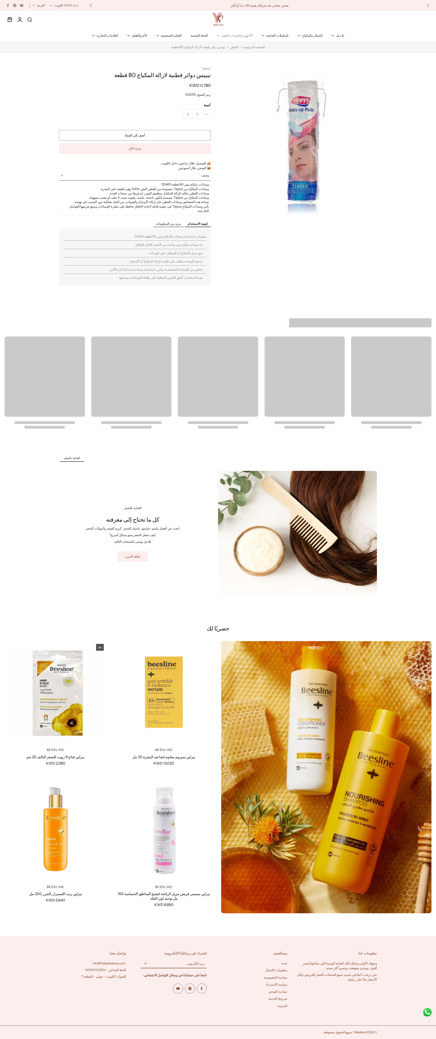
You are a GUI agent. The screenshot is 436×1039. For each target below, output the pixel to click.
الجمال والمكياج (312, 35)
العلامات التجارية (107, 35)
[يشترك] (146, 963)
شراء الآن (135, 148)
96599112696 (95, 970)
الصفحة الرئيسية (254, 47)
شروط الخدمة (277, 998)
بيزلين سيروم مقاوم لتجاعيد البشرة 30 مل (163, 757)
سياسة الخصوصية (275, 977)
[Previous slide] (428, 5)
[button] (135, 135)
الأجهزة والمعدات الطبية (237, 35)
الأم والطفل (139, 35)
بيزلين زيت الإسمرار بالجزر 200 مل (55, 893)
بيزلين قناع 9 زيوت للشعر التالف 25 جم (55, 757)
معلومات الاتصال (276, 970)
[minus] (206, 114)
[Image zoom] (301, 142)
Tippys (206, 68)
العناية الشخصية (171, 35)
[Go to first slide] (91, 5)
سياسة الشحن (277, 991)
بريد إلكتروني (195, 963)
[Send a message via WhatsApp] (427, 1012)
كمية (207, 105)
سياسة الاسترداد (276, 984)
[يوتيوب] (21, 5)
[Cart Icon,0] (10, 19)
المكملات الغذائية (277, 35)
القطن (234, 47)
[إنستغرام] (14, 5)
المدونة (282, 1006)
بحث (284, 963)
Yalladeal (359, 1032)
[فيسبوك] (8, 5)
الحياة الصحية (199, 35)
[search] (30, 19)
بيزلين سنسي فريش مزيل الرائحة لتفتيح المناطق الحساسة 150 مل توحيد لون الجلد (164, 896)
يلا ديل (340, 35)
